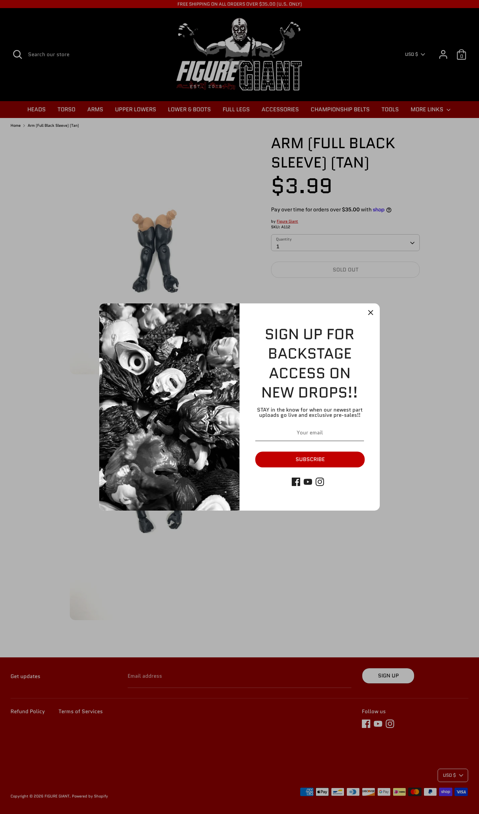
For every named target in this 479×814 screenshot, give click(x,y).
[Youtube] (308, 482)
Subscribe (310, 459)
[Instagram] (320, 482)
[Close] (370, 312)
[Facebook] (296, 482)
